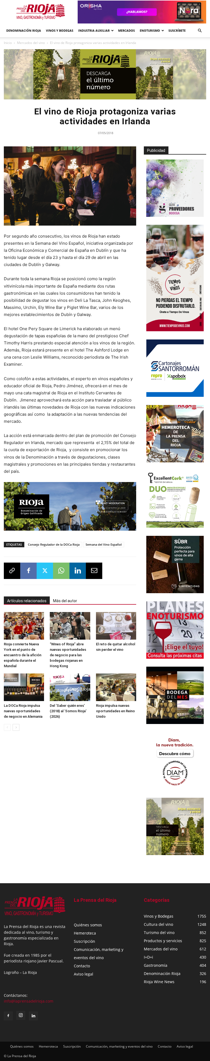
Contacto (82, 965)
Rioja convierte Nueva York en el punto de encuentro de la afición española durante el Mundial (22, 655)
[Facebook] (28, 571)
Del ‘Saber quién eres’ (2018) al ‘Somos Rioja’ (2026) (68, 711)
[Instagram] (20, 1015)
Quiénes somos (88, 924)
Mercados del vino (31, 42)
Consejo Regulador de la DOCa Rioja (54, 544)
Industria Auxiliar (94, 30)
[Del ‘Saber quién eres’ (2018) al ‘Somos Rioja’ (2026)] (70, 687)
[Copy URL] (12, 571)
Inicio (8, 42)
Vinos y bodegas (59, 30)
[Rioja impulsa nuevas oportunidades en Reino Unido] (116, 687)
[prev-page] (7, 727)
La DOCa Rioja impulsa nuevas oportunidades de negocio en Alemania (23, 711)
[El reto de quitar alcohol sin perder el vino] (116, 626)
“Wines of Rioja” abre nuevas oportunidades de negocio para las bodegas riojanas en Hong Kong (68, 655)
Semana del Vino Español (104, 544)
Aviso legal (83, 974)
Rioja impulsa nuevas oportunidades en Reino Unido (115, 711)
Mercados (126, 30)
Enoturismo (150, 30)
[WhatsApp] (61, 571)
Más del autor (65, 601)
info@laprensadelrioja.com (28, 1001)
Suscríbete (177, 30)
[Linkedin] (77, 571)
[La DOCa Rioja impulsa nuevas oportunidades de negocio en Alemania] (24, 687)
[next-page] (16, 727)
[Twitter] (45, 571)
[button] (199, 30)
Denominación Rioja (23, 30)
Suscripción (84, 941)
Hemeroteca (85, 933)
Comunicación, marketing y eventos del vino (119, 1046)
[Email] (94, 571)
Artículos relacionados (26, 601)
